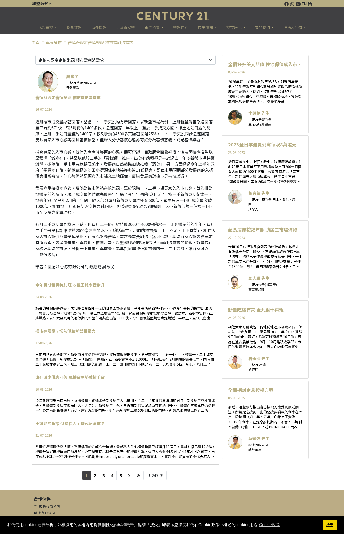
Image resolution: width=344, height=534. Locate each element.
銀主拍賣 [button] (152, 27)
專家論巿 (54, 42)
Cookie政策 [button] (269, 525)
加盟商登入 (42, 3)
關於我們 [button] (263, 27)
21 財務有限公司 (47, 506)
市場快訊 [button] (206, 27)
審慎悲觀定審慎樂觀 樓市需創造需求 (100, 42)
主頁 (35, 42)
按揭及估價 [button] (293, 27)
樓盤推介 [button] (180, 27)
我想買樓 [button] (46, 27)
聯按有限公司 (44, 512)
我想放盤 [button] (74, 27)
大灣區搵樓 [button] (125, 27)
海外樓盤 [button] (99, 27)
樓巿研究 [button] (234, 27)
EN (304, 4)
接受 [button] (329, 525)
